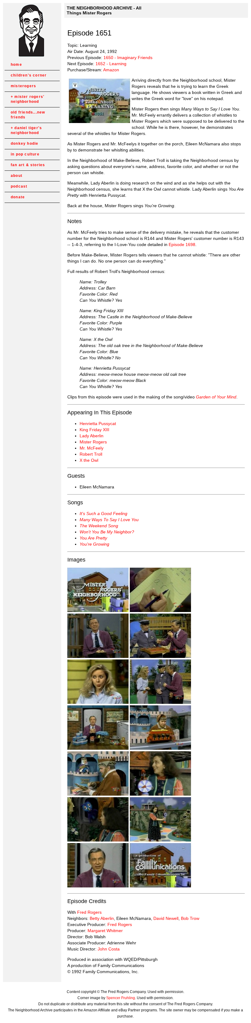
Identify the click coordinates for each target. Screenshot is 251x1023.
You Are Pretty (93, 538)
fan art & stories (28, 165)
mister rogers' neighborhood (27, 99)
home (16, 64)
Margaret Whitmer (105, 930)
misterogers (23, 86)
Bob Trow (190, 918)
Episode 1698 (182, 244)
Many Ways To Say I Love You (109, 519)
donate (18, 197)
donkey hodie (24, 143)
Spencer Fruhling (120, 998)
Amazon (111, 69)
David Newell (165, 918)
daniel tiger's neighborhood (26, 130)
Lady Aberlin (91, 435)
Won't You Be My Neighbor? (107, 531)
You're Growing (94, 544)
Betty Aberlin (102, 918)
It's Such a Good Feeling (103, 513)
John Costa (109, 948)
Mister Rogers (93, 441)
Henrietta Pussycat (98, 423)
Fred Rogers (89, 912)
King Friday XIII (94, 429)
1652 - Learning (111, 63)
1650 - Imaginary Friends (127, 57)
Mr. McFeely (91, 448)
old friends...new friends (28, 114)
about (16, 176)
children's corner (29, 75)
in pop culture (25, 154)
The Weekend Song (99, 525)
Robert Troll (91, 454)
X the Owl (89, 460)
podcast (19, 186)
